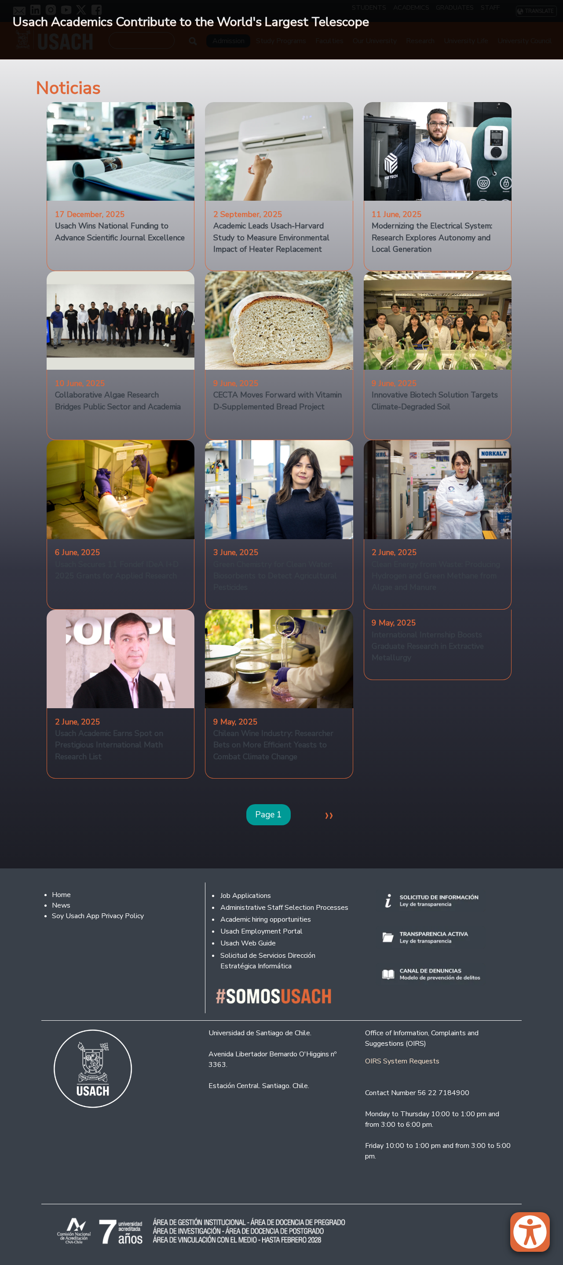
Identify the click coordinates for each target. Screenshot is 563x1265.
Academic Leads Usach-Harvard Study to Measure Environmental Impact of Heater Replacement (271, 237)
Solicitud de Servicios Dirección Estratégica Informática (267, 961)
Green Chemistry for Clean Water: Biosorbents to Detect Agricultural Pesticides (275, 576)
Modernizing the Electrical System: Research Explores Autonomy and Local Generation (432, 237)
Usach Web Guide (248, 943)
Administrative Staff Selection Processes (284, 907)
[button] (534, 1236)
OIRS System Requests (402, 1061)
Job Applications (245, 896)
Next (550, 64)
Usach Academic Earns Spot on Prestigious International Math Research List (109, 745)
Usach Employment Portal (261, 931)
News (61, 905)
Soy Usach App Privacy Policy (98, 916)
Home (61, 895)
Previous (13, 64)
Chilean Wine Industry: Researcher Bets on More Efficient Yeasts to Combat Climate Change (273, 745)
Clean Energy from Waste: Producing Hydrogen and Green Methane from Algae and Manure (436, 576)
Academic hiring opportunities (265, 919)
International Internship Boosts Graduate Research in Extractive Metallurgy (428, 646)
